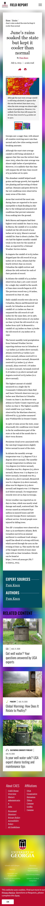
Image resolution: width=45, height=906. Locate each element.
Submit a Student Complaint (33, 880)
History (11, 797)
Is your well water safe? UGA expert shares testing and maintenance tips (22, 761)
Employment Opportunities (33, 869)
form (17, 895)
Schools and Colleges (12, 865)
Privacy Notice (8, 892)
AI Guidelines (14, 827)
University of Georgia (23, 848)
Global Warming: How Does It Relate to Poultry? (22, 708)
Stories (14, 20)
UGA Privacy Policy (33, 874)
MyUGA (12, 869)
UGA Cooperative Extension (32, 794)
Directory (32, 865)
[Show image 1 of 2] (18, 125)
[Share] (20, 69)
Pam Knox (23, 58)
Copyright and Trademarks (12, 875)
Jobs (10, 807)
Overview (12, 794)
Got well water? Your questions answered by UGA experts (21, 657)
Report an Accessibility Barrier (12, 880)
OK (7, 902)
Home (8, 20)
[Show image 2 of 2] (26, 125)
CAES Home (13, 791)
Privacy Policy (14, 817)
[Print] (25, 69)
